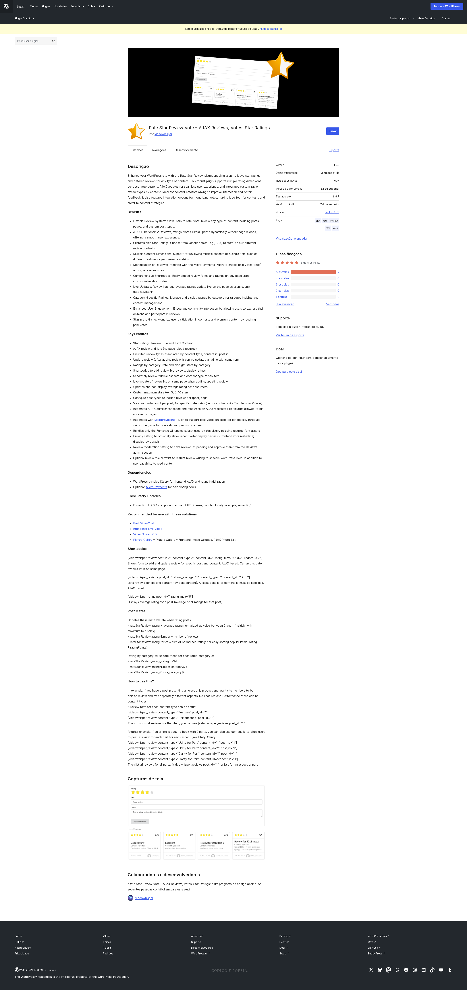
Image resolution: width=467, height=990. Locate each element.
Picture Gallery (143, 539)
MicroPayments (164, 420)
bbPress (374, 947)
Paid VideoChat (143, 523)
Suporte (334, 150)
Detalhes (137, 150)
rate (325, 220)
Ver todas (332, 304)
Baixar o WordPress (447, 6)
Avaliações (159, 150)
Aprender (197, 936)
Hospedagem (23, 947)
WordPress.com (379, 936)
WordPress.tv (201, 953)
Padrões (108, 953)
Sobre (18, 936)
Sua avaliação (285, 304)
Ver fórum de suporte (290, 335)
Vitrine (107, 936)
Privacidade (22, 953)
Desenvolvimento (186, 150)
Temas (107, 942)
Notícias (19, 942)
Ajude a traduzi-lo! (271, 28)
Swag (284, 953)
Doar (283, 947)
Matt (372, 942)
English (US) (332, 212)
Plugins (107, 947)
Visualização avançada (291, 238)
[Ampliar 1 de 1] (260, 790)
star (328, 228)
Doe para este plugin (289, 371)
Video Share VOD (145, 534)
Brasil (52, 970)
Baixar (333, 131)
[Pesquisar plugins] (53, 41)
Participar (285, 936)
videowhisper (163, 134)
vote (335, 228)
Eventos (284, 942)
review (334, 220)
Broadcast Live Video (147, 529)
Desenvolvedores (202, 947)
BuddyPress (376, 953)
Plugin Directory (24, 18)
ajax (318, 220)
